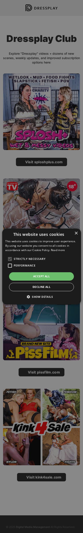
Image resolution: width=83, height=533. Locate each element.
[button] (41, 297)
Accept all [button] (41, 276)
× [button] (76, 233)
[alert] (41, 266)
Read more (58, 250)
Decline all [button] (41, 287)
